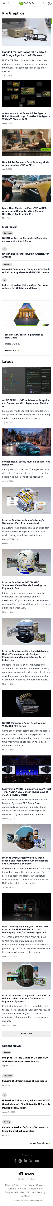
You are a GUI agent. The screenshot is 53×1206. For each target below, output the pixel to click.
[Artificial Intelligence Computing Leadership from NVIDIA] (26, 3)
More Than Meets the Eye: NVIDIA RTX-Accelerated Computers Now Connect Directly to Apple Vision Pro (24, 211)
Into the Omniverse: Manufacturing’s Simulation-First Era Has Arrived (23, 522)
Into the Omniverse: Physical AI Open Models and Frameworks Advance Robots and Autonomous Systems (25, 860)
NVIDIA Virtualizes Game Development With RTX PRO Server (24, 724)
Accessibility (36, 1188)
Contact (25, 1195)
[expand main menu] (4, 3)
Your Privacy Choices (34, 1185)
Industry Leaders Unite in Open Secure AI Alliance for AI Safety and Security (25, 287)
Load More (26, 1033)
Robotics (7, 264)
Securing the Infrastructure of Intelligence (24, 1080)
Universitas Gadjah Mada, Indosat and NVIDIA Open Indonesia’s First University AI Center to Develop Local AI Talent (26, 1104)
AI (4, 249)
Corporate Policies (14, 1192)
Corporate (8, 233)
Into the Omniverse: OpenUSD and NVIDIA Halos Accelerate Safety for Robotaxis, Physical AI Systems (26, 998)
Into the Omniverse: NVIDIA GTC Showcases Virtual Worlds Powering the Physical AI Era (24, 585)
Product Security (36, 1192)
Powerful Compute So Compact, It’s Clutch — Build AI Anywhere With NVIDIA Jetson (26, 271)
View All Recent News (39, 1143)
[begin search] (8, 3)
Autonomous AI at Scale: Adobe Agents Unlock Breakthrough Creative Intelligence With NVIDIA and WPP (26, 116)
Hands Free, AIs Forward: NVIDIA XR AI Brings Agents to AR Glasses (25, 53)
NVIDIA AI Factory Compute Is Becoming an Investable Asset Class (25, 239)
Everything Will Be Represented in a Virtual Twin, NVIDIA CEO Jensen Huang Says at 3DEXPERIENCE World (26, 791)
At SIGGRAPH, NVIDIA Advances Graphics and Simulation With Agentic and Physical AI (25, 403)
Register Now (10, 350)
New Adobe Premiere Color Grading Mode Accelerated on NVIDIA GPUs (25, 164)
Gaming (7, 1052)
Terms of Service (17, 1188)
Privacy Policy (12, 1185)
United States (26, 1179)
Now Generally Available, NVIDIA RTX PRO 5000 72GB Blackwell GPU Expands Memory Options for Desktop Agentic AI (25, 929)
